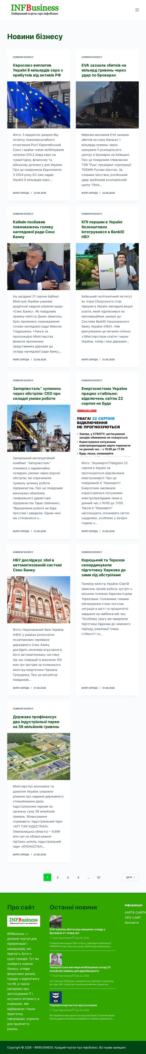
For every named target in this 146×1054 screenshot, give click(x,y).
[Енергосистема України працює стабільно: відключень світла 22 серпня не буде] (107, 433)
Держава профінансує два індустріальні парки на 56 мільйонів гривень (36, 722)
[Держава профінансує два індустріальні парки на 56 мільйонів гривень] (38, 756)
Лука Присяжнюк (62, 937)
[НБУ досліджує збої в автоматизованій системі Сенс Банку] (38, 599)
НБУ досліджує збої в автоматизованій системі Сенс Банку (37, 565)
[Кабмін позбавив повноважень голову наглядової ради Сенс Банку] (38, 266)
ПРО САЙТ (133, 917)
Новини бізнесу (23, 57)
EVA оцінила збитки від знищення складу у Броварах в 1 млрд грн (77, 931)
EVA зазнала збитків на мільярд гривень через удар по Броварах (104, 70)
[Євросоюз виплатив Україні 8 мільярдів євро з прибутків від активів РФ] (38, 104)
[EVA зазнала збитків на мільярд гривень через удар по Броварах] (107, 104)
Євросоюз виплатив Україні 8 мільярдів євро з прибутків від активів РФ (38, 70)
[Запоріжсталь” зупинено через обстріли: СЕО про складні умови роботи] (38, 428)
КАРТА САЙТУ (135, 912)
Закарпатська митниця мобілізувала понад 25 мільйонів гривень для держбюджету (80, 969)
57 (98, 877)
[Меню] (137, 10)
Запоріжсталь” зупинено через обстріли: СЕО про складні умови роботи (37, 393)
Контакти (132, 922)
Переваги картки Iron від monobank (73, 1005)
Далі (129, 877)
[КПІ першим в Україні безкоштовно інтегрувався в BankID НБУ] (107, 266)
